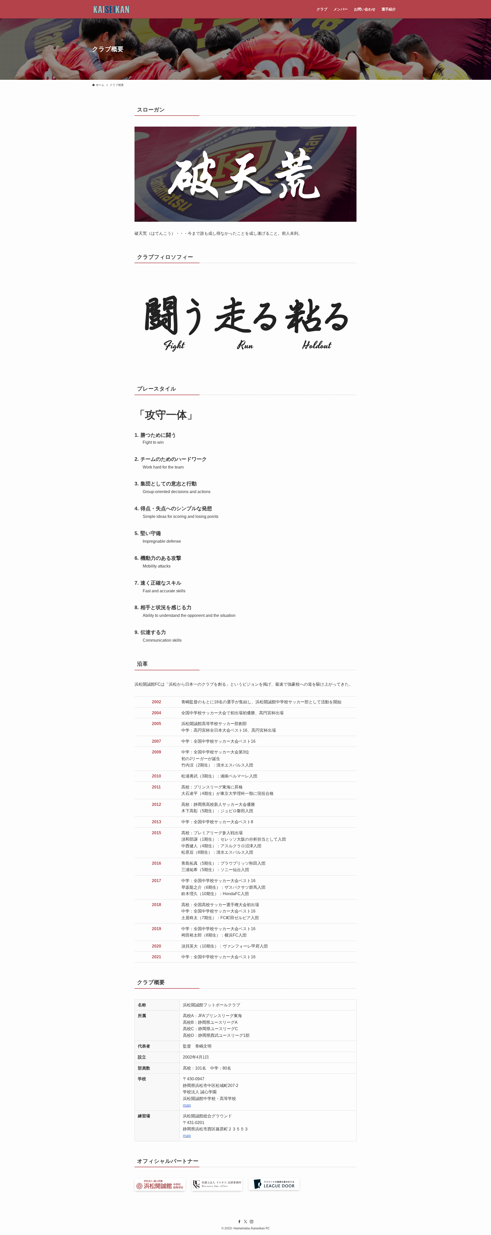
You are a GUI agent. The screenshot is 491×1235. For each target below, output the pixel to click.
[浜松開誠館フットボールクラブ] (111, 9)
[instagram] (251, 1221)
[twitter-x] (245, 1221)
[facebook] (239, 1221)
